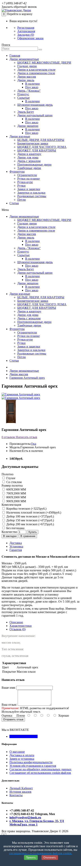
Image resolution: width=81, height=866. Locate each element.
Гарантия (15, 550)
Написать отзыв (26, 437)
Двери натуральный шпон (34, 115)
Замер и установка (21, 758)
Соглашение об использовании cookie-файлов (40, 772)
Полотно (7, 474)
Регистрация (25, 27)
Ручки (21, 185)
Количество (9, 531)
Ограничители (27, 175)
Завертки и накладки (31, 192)
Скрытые (23, 97)
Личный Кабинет (21, 788)
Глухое (10, 478)
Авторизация (26, 31)
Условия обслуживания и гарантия (32, 765)
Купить (33, 532)
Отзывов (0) (17, 629)
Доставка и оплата (21, 755)
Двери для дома (27, 157)
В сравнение (27, 536)
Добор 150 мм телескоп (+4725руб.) (30, 520)
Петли (21, 199)
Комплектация (11, 504)
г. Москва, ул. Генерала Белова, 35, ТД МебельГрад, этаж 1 (36, 822)
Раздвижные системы (31, 196)
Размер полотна (12, 485)
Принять (31, 857)
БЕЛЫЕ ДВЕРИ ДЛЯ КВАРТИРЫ (40, 140)
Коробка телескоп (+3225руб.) (26, 508)
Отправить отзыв (13, 719)
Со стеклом (14, 482)
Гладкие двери (27, 66)
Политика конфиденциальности (30, 762)
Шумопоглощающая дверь (35, 104)
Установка (16, 546)
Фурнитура (17, 171)
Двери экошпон (27, 126)
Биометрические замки (32, 143)
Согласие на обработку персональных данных (40, 769)
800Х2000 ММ (16, 497)
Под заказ (31, 87)
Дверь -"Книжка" (29, 90)
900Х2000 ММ (16, 501)
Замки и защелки (28, 189)
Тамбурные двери (29, 168)
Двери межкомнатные (24, 59)
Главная (14, 55)
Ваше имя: (9, 687)
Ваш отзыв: (9, 704)
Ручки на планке (28, 178)
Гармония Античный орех (27, 377)
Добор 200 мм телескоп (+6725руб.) (30, 524)
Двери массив (26, 76)
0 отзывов (8, 437)
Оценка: (7, 715)
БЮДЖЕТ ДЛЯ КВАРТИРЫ (36, 150)
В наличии (32, 83)
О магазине (17, 751)
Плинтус (23, 94)
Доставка (15, 543)
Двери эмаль (25, 80)
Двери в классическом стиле (36, 69)
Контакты (16, 795)
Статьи (14, 203)
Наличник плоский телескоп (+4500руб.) (33, 512)
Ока (33, 443)
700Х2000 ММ (16, 493)
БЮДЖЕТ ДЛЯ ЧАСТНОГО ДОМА (41, 147)
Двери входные (19, 136)
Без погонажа (15, 528)
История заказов (20, 791)
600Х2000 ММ (16, 489)
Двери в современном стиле (36, 73)
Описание (16, 622)
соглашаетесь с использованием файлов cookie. (40, 853)
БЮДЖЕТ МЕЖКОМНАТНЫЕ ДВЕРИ (44, 62)
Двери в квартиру (29, 154)
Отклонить (49, 857)
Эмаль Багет (25, 111)
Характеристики (20, 625)
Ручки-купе (25, 182)
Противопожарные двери (34, 164)
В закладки (10, 536)
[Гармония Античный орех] (21, 394)
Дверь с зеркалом (28, 161)
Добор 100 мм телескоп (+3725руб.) (30, 516)
